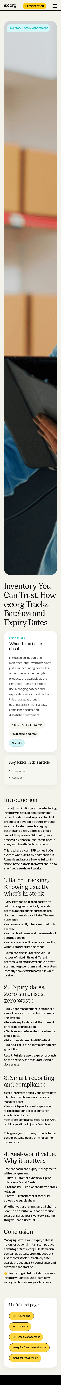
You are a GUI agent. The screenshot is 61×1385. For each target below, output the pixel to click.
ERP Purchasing (21, 1315)
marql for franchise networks (29, 1347)
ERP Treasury (20, 1326)
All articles (17, 743)
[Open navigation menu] (55, 6)
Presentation (34, 6)
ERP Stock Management (26, 1336)
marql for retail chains (25, 1358)
